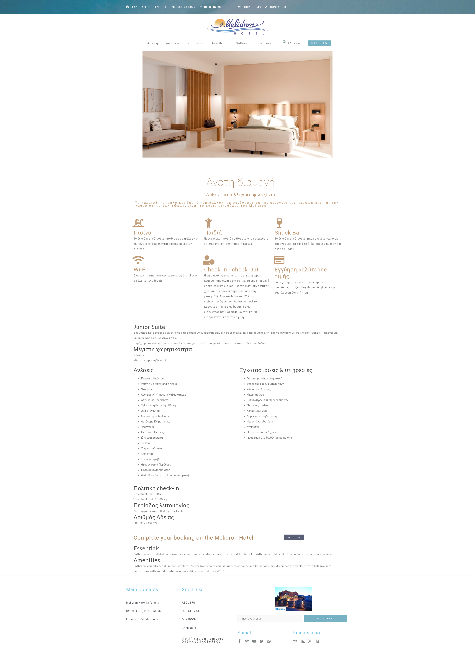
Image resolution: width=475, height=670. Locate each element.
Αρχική (152, 43)
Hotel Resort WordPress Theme (147, 658)
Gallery (242, 43)
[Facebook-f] (239, 641)
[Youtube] (254, 641)
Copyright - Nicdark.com (254, 658)
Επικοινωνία (265, 43)
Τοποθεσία (220, 43)
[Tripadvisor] (247, 641)
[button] (319, 43)
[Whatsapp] (269, 641)
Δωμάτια (172, 43)
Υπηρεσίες (195, 43)
